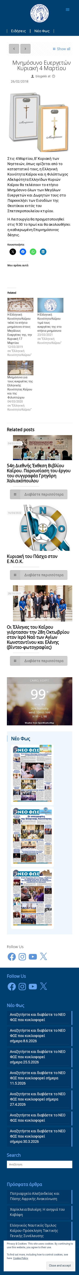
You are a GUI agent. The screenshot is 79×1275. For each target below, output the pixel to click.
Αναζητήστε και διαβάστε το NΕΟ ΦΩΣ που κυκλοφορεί (37, 1017)
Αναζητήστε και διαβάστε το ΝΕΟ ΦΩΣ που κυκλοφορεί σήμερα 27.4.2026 (37, 1099)
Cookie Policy (20, 1258)
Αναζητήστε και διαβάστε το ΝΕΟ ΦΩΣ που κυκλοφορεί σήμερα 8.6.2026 (37, 1035)
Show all (63, 49)
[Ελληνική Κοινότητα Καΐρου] (39, 13)
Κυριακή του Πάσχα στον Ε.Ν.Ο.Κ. (32, 558)
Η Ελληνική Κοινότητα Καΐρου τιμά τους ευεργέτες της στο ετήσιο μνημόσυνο (49, 322)
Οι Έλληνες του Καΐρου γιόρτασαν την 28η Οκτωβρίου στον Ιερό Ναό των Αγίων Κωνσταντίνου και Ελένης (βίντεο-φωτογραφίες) (38, 637)
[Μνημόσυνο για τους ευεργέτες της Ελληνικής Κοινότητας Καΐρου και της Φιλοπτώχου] (20, 368)
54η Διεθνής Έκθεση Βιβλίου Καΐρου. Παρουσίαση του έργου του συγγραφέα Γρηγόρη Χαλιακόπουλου (38, 473)
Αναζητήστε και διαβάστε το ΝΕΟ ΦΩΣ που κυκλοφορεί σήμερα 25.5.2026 (37, 1056)
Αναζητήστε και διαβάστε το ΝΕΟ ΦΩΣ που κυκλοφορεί (37, 1117)
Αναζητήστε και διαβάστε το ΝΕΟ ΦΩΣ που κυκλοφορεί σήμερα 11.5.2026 (37, 1078)
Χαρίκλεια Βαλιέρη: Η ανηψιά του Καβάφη (37, 1212)
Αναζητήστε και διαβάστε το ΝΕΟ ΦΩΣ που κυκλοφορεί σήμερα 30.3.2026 (37, 1136)
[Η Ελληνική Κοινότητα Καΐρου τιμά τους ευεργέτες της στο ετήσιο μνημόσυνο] (50, 305)
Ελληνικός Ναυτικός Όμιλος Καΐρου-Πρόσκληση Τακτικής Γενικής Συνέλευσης (34, 1230)
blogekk (41, 76)
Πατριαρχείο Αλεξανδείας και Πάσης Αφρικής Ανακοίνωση (34, 1196)
